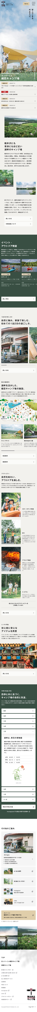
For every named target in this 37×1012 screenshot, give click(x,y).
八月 (5, 731)
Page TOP (31, 1007)
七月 (5, 726)
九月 (5, 789)
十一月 (5, 799)
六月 (5, 721)
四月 (5, 711)
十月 (5, 794)
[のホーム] (3, 4)
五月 (5, 716)
